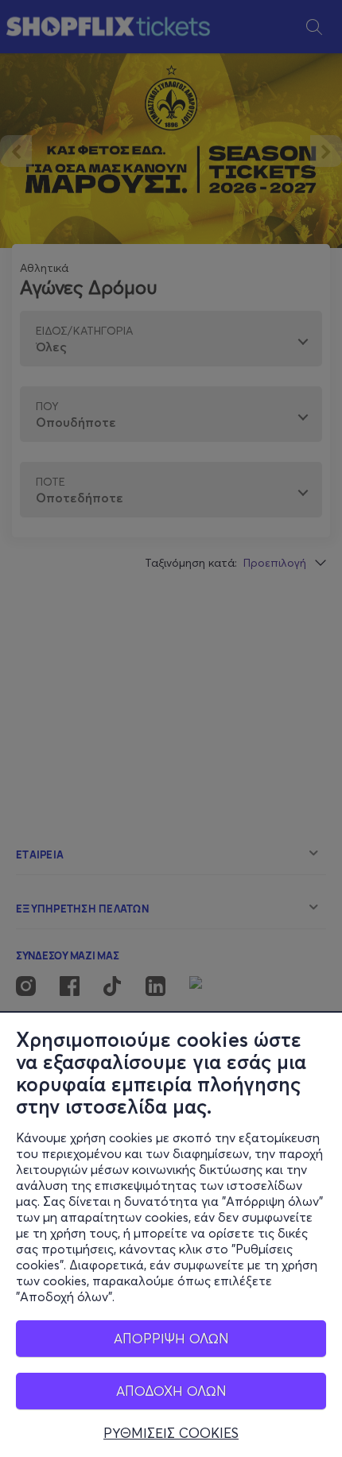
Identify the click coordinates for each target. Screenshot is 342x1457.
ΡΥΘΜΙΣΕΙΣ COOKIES (171, 1433)
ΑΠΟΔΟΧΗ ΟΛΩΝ (171, 1390)
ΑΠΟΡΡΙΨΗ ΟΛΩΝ (171, 1338)
